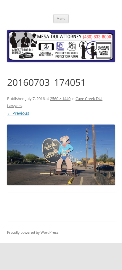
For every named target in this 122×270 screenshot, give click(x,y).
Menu (61, 18)
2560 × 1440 (60, 98)
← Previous (18, 113)
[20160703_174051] (61, 155)
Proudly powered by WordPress (33, 232)
